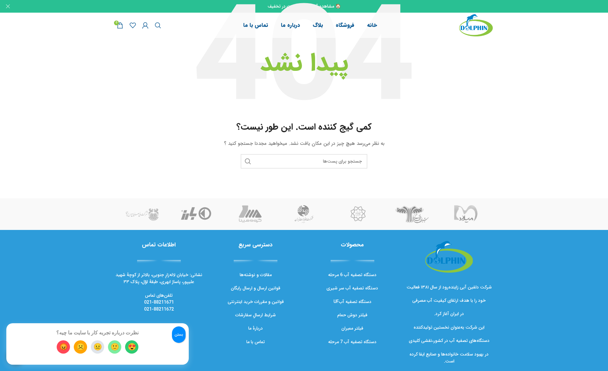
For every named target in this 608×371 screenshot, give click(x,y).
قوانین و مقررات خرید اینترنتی (256, 301)
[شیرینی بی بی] (412, 214)
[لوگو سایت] (476, 25)
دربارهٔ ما (255, 328)
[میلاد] (466, 214)
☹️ (80, 347)
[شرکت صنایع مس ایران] (142, 214)
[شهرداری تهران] (358, 214)
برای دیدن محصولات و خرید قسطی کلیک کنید (557, 348)
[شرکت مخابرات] (304, 214)
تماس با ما (255, 341)
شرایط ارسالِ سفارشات (255, 315)
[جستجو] (158, 25)
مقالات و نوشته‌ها (256, 274)
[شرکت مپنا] (250, 214)
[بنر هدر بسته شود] (8, 6)
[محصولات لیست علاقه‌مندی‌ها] (132, 25)
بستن (178, 334)
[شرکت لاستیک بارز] (196, 214)
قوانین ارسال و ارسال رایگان (255, 288)
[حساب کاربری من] (145, 25)
